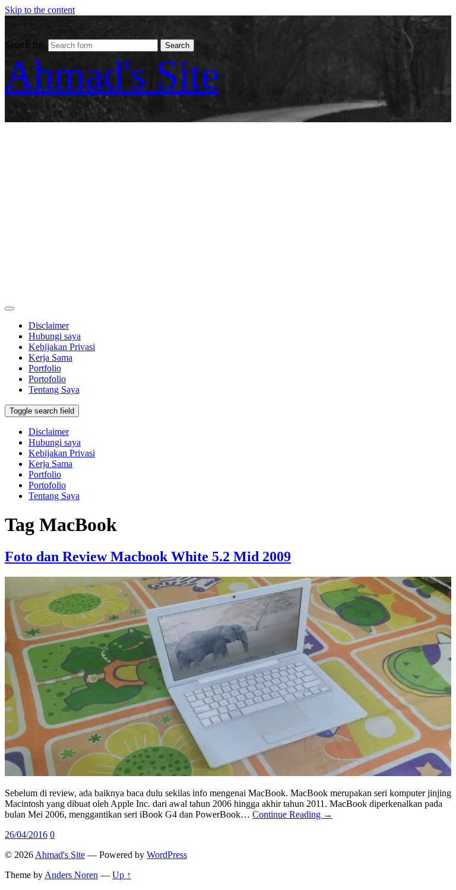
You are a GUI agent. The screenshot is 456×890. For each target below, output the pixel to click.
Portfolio (44, 368)
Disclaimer (48, 325)
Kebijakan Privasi (61, 347)
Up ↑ (121, 875)
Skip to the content (40, 10)
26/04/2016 (26, 834)
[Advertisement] (228, 211)
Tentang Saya (54, 389)
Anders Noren (71, 875)
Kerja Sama (50, 357)
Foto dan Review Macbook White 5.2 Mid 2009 (148, 556)
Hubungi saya (54, 336)
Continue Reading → (292, 814)
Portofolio (47, 379)
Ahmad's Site (112, 74)
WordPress (167, 855)
